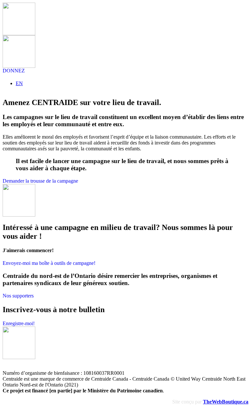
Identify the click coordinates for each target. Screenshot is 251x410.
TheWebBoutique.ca (225, 401)
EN (19, 83)
